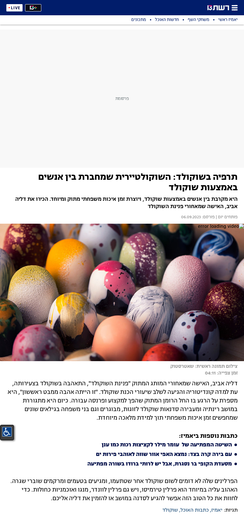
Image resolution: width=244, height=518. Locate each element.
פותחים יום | (226, 217)
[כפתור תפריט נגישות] (7, 432)
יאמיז (216, 510)
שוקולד (170, 510)
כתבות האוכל (194, 510)
